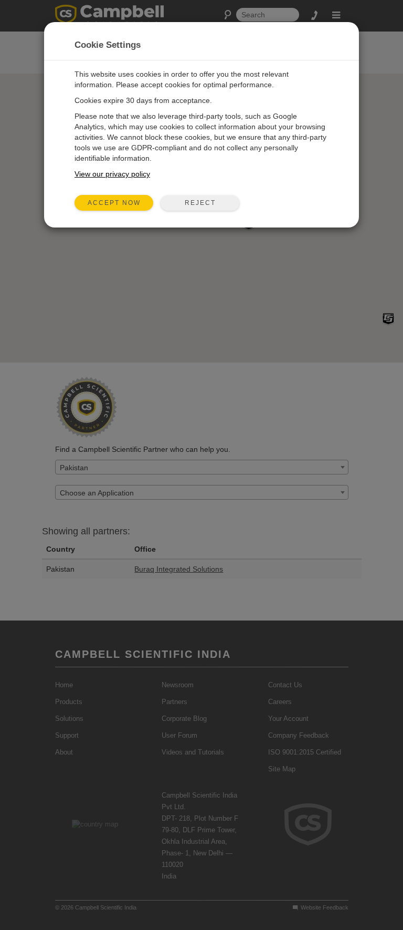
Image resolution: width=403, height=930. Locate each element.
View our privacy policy (112, 174)
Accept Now (114, 202)
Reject (200, 202)
